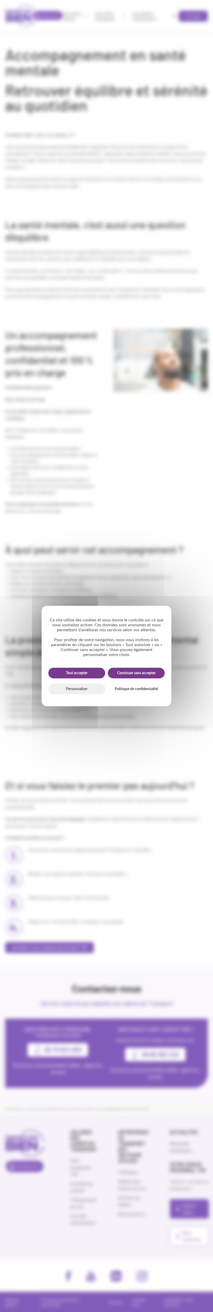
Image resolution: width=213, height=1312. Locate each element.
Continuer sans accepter (136, 673)
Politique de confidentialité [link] (136, 689)
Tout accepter (77, 673)
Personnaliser (77, 689)
